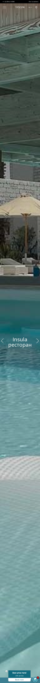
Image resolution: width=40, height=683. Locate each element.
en (30, 10)
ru (30, 7)
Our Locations (33, 2)
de (30, 14)
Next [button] (36, 340)
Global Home (10, 1)
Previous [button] (3, 340)
